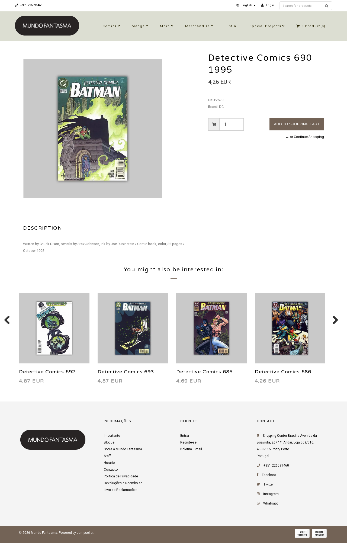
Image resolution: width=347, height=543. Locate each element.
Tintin (230, 26)
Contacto (111, 469)
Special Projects (265, 26)
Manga (138, 26)
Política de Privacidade (121, 476)
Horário (109, 463)
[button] (246, 5)
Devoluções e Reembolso (123, 483)
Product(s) (313, 26)
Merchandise (197, 26)
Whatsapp (270, 503)
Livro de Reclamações (120, 490)
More (165, 26)
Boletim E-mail (191, 449)
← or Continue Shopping (304, 137)
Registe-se (188, 442)
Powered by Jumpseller (76, 533)
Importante (112, 436)
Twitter (269, 484)
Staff (107, 456)
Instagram (271, 494)
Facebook (269, 475)
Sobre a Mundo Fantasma (123, 449)
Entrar (184, 436)
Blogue (109, 442)
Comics (109, 26)
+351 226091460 (30, 5)
